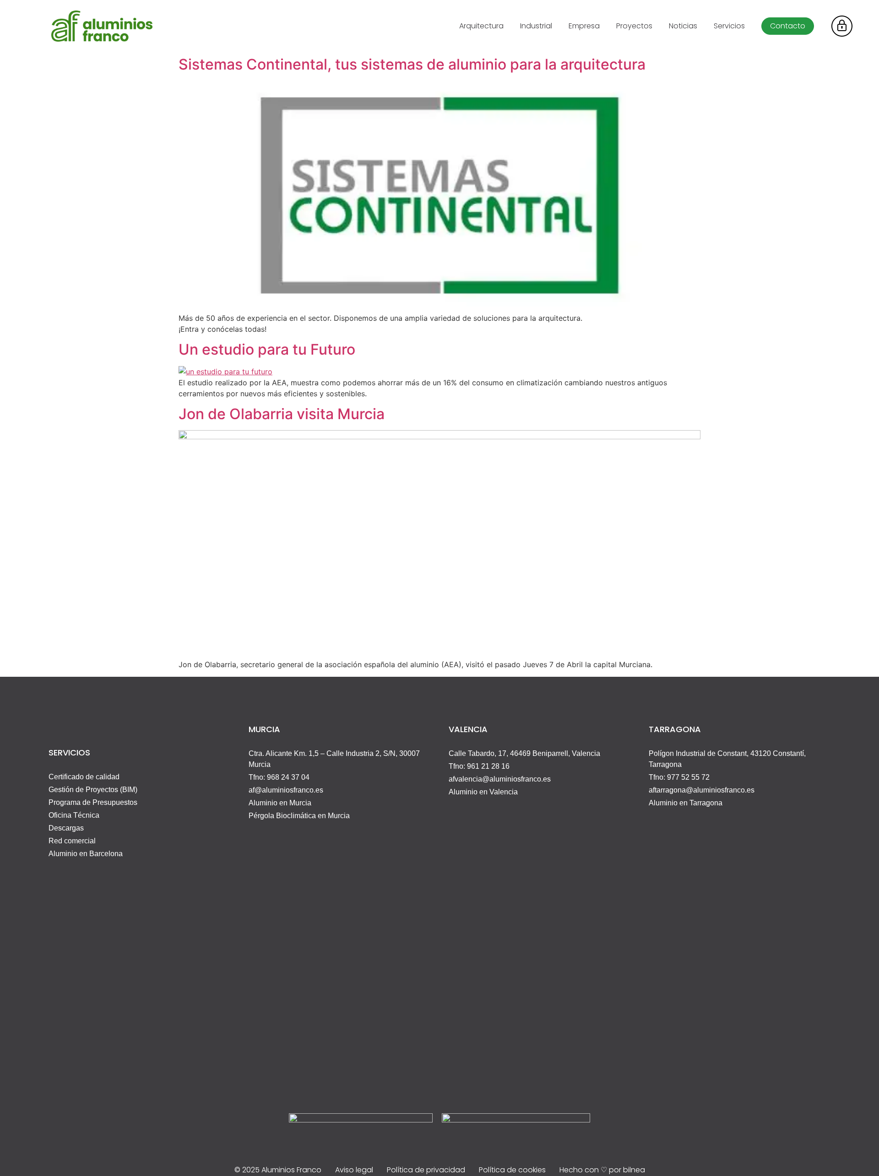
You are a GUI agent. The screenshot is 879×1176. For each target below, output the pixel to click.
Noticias (683, 26)
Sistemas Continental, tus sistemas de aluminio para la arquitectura (412, 64)
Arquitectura (481, 26)
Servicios (729, 26)
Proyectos (634, 26)
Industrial (536, 26)
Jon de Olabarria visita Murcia (282, 414)
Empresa (584, 26)
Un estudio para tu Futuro (267, 349)
